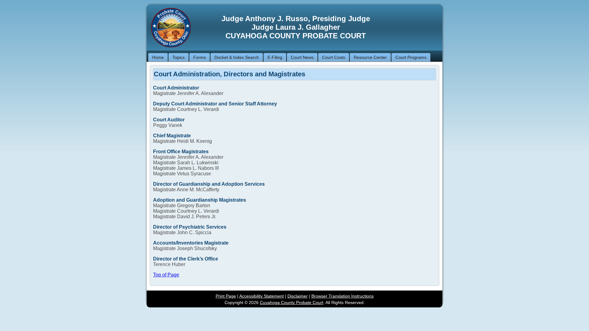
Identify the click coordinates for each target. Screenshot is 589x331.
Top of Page (166, 274)
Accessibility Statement (261, 296)
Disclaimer (297, 296)
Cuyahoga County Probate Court (291, 302)
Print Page (226, 296)
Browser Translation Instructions (342, 296)
